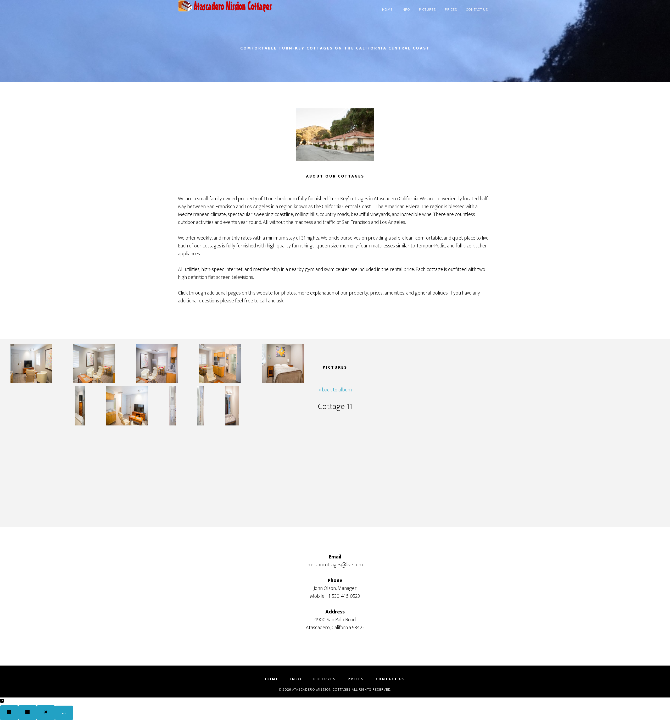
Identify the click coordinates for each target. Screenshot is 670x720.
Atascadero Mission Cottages (225, 10)
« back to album (335, 389)
